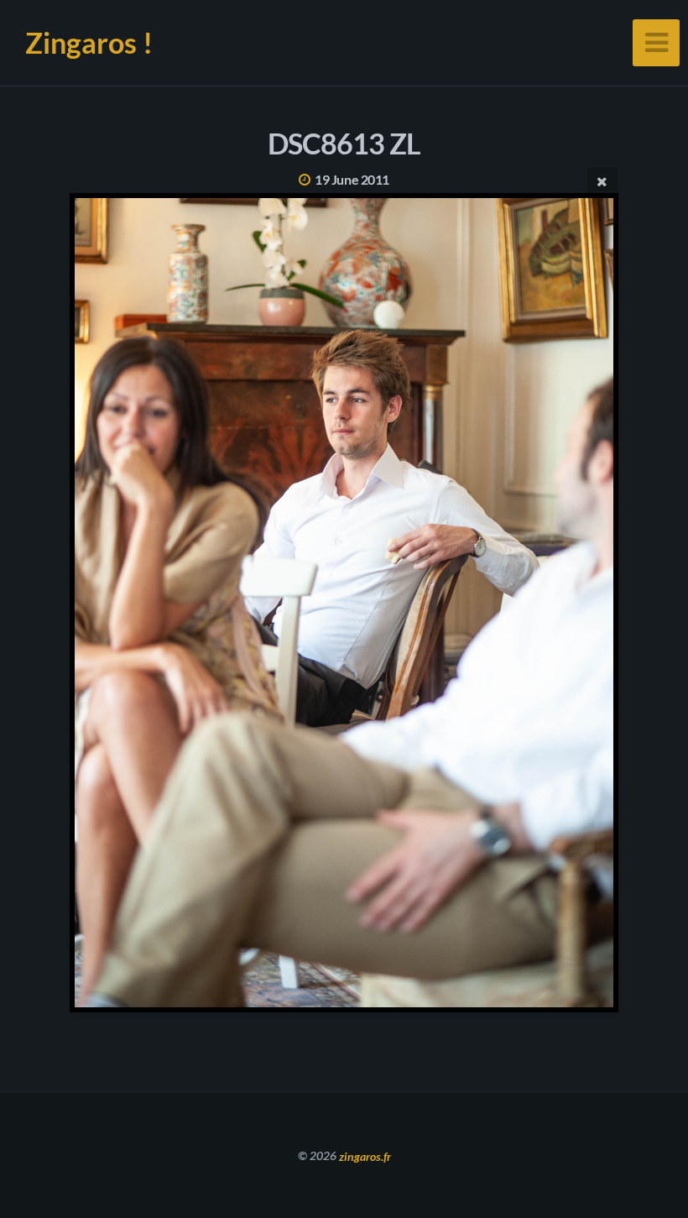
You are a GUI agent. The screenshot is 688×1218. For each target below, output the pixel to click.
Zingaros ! (89, 42)
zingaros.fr (365, 1155)
